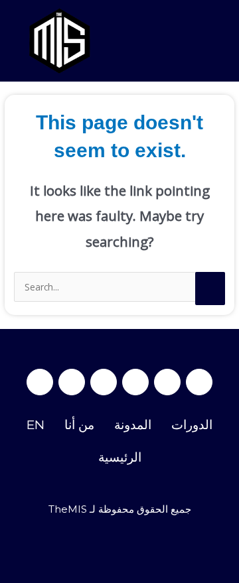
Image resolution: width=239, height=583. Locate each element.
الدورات (191, 424)
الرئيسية (119, 457)
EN (35, 424)
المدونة (132, 424)
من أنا (79, 424)
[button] (221, 41)
